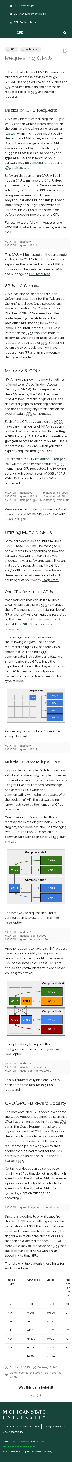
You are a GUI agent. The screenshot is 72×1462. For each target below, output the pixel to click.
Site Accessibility (13, 1432)
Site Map (35, 1426)
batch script (46, 123)
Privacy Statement (54, 1426)
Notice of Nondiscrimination (19, 1447)
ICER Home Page (23, 6)
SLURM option (39, 459)
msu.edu (41, 1441)
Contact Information (15, 1426)
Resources (34, 624)
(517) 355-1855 (21, 1441)
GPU (14, 49)
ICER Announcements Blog (29, 14)
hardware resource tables (28, 431)
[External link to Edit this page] (65, 51)
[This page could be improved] (38, 1395)
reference (32, 49)
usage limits (50, 580)
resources (39, 274)
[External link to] (24, 1418)
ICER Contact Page (24, 22)
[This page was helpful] (33, 1395)
